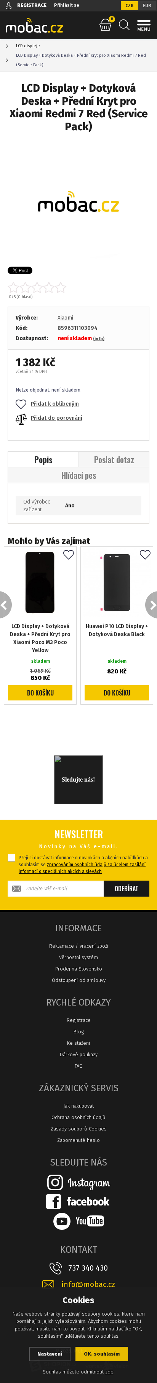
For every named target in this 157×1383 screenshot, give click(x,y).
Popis (43, 459)
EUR (147, 5)
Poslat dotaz (114, 459)
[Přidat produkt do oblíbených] (68, 555)
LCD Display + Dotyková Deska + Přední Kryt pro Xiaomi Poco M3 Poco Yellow (40, 638)
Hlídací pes (78, 475)
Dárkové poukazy (79, 1054)
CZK (129, 5)
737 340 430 (88, 1268)
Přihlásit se (66, 5)
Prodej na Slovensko (78, 969)
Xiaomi (65, 318)
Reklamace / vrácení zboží (78, 946)
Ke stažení (78, 1043)
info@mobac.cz (88, 1284)
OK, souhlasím (102, 1354)
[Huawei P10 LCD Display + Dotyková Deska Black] (117, 583)
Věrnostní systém (78, 957)
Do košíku (40, 692)
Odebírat (126, 888)
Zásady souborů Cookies (79, 1129)
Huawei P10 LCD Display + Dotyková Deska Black (117, 630)
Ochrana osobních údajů (78, 1117)
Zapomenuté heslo (78, 1140)
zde (109, 1372)
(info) (98, 338)
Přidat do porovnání (56, 418)
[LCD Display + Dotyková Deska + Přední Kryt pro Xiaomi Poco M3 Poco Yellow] (40, 583)
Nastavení (49, 1354)
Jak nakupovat (78, 1106)
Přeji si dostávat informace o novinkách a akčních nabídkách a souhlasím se (83, 864)
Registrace (79, 1020)
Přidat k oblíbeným (55, 404)
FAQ (79, 1066)
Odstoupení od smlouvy (79, 980)
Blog (79, 1031)
